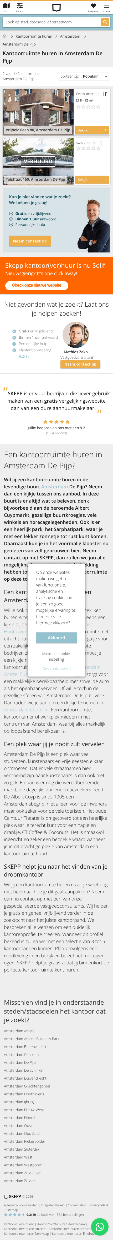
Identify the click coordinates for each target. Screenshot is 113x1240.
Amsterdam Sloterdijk (21, 1149)
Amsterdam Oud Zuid (22, 1133)
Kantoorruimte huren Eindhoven (75, 1233)
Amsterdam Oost (18, 1125)
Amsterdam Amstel (19, 1031)
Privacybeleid (99, 1205)
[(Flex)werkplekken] (98, 94)
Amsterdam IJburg (19, 1102)
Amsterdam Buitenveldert (25, 1046)
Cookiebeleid (77, 1205)
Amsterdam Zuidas (19, 1180)
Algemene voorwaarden (21, 1205)
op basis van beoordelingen (55, 1214)
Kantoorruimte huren (34, 36)
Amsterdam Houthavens (24, 1094)
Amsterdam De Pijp (20, 1062)
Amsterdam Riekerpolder (24, 1141)
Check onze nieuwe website (36, 285)
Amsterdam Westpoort (23, 1165)
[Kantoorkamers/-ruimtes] (105, 94)
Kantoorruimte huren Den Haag (26, 1233)
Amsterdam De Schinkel (23, 1070)
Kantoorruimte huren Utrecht (24, 1229)
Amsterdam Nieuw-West (24, 1109)
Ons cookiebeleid (56, 668)
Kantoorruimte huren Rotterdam (72, 1229)
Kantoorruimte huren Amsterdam (61, 1224)
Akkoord (56, 637)
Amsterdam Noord (19, 1117)
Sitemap (12, 1210)
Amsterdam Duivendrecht (25, 1078)
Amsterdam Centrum (26, 710)
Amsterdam (70, 36)
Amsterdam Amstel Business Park (31, 1038)
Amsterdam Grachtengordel (27, 1086)
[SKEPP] (56, 7)
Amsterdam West (18, 1157)
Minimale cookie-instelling (56, 656)
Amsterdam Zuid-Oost (22, 1173)
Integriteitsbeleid (53, 1205)
